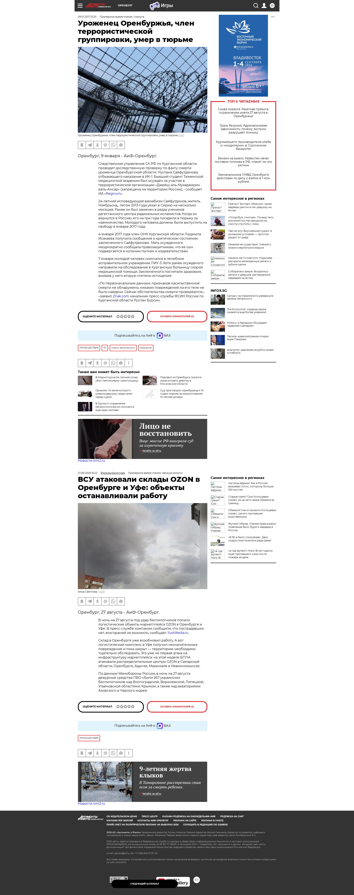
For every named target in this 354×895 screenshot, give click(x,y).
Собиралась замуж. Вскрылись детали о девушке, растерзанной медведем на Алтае (249, 274)
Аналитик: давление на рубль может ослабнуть (250, 351)
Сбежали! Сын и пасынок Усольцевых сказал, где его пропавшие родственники (252, 513)
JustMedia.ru (177, 633)
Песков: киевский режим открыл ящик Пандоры (248, 338)
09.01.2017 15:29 (87, 16)
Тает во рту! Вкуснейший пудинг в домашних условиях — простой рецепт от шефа (250, 234)
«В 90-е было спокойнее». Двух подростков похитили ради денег (249, 539)
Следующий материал (144, 884)
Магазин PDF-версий (120, 820)
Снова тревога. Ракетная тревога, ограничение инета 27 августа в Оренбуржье (243, 112)
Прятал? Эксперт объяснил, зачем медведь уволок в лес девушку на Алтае (250, 207)
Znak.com (121, 296)
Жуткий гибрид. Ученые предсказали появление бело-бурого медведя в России (252, 527)
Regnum (113, 194)
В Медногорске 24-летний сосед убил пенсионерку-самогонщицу (116, 379)
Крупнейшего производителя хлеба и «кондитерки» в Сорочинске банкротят (243, 145)
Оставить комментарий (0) (177, 316)
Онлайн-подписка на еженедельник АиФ (189, 816)
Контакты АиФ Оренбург (153, 820)
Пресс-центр (150, 816)
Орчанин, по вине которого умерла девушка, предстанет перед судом (114, 393)
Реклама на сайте (184, 820)
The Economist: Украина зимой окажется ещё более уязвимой (246, 311)
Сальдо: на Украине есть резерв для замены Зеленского (250, 297)
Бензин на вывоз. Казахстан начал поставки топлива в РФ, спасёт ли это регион (243, 162)
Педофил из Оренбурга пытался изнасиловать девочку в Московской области (181, 380)
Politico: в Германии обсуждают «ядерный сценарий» (247, 324)
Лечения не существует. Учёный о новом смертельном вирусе (249, 246)
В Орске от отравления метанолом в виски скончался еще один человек (114, 407)
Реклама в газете (212, 820)
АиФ (181, 135)
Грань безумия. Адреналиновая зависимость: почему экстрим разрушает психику (243, 129)
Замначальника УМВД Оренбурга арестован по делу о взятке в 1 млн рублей (243, 178)
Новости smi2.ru (91, 461)
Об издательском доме (122, 816)
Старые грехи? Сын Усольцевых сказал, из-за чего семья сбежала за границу (251, 500)
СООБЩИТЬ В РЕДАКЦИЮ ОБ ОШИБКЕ (205, 824)
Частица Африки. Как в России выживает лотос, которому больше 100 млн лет (250, 486)
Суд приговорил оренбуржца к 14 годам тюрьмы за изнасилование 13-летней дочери (181, 393)
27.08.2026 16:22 (87, 472)
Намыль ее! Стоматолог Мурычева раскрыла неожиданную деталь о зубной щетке (250, 261)
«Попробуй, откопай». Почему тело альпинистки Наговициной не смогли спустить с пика (250, 220)
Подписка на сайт (232, 816)
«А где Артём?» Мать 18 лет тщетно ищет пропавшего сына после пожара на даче (250, 554)
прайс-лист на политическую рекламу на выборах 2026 (142, 824)
